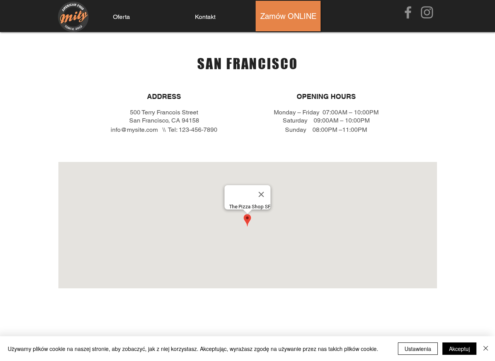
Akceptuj (459, 348)
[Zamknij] (485, 348)
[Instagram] (427, 12)
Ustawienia (418, 348)
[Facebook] (408, 12)
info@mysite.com (134, 129)
